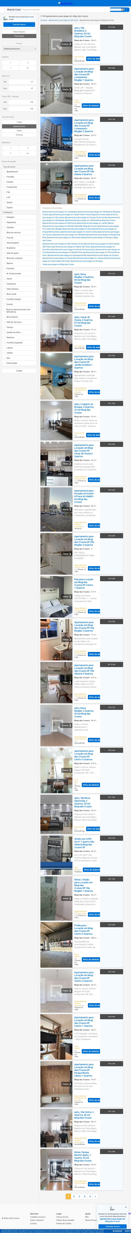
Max (5, 88)
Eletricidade (12, 363)
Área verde (11, 294)
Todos (19, 122)
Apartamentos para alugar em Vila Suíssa (63, 237)
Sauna (9, 278)
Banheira (10, 337)
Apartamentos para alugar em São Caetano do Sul (62, 244)
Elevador (10, 268)
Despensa (11, 284)
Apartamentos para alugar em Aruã (77, 229)
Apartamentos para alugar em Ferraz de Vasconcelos (73, 249)
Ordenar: (19, 43)
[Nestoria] (65, 3)
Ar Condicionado (14, 273)
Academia (11, 248)
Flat (8, 192)
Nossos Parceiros (92, 1220)
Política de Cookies (63, 1223)
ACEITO (128, 1231)
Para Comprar (19, 32)
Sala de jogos (13, 253)
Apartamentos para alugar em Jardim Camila (79, 232)
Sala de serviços (14, 322)
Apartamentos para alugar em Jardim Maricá (95, 223)
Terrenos (19, 135)
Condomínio (12, 187)
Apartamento (12, 171)
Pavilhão (10, 177)
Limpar (19, 370)
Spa (8, 358)
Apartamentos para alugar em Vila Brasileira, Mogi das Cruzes (90, 220)
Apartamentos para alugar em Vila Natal (69, 235)
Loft (8, 197)
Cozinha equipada (14, 342)
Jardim (10, 353)
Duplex (10, 207)
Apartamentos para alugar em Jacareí (88, 258)
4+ (28, 68)
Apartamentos (19, 126)
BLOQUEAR (117, 1231)
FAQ (87, 1217)
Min (5, 82)
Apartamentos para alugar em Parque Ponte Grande (86, 217)
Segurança (11, 222)
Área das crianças (14, 258)
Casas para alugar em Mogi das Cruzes (58, 264)
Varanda (10, 227)
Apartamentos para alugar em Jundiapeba (59, 212)
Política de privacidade (65, 1220)
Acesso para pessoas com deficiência (18, 310)
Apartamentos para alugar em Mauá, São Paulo (70, 247)
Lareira (10, 348)
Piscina (10, 237)
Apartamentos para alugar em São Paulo (63, 20)
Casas (19, 131)
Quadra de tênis (14, 332)
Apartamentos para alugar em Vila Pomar (59, 223)
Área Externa (12, 317)
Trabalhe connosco (38, 1217)
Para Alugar (19, 36)
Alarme (10, 263)
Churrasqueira (13, 243)
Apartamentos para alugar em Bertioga (87, 261)
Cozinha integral (14, 299)
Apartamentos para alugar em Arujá (57, 258)
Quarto (9, 202)
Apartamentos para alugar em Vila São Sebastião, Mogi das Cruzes (69, 226)
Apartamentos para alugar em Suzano (102, 255)
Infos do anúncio (95, 59)
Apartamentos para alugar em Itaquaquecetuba (67, 255)
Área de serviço (14, 232)
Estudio (10, 182)
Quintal (10, 304)
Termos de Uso (62, 1217)
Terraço (10, 327)
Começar (43, 20)
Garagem (10, 217)
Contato (33, 1223)
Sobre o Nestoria (37, 1220)
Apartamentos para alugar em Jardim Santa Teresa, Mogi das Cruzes (77, 215)
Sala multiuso (13, 289)
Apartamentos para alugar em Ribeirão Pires (64, 252)
